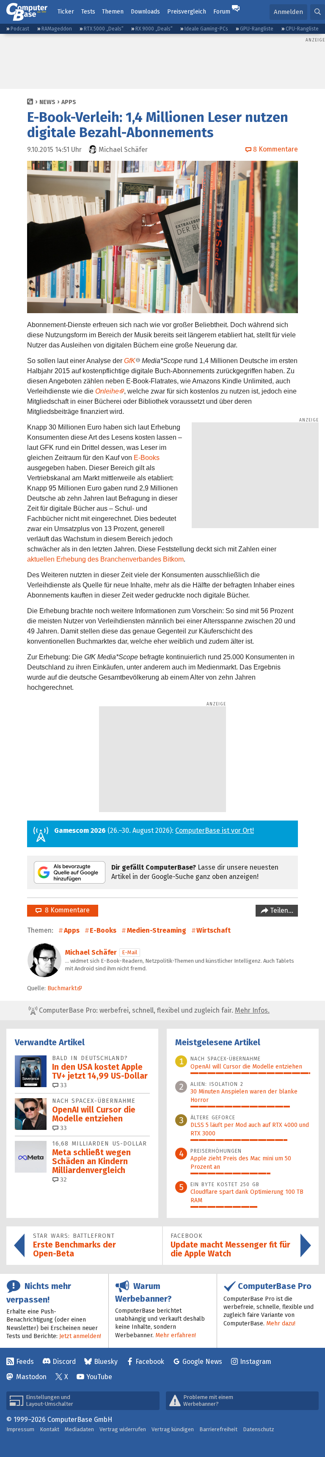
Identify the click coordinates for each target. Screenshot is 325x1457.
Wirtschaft (213, 930)
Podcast (20, 29)
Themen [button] (113, 11)
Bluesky (106, 1362)
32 (62, 1179)
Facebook (149, 1362)
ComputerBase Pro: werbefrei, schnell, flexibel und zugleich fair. (153, 1010)
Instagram (255, 1362)
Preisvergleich (186, 11)
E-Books (147, 457)
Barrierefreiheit (218, 1429)
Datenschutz (258, 1429)
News (47, 102)
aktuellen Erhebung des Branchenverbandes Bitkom (105, 559)
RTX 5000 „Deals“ (104, 29)
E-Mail (130, 952)
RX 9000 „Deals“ (154, 29)
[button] (317, 12)
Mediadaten (79, 1429)
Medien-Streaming (156, 930)
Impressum (20, 1429)
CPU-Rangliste (302, 29)
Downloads (145, 11)
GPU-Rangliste (256, 29)
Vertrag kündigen (172, 1429)
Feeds (25, 1362)
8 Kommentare (65, 910)
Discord (64, 1362)
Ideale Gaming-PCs (206, 29)
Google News (202, 1362)
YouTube (99, 1377)
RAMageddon (56, 29)
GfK (129, 360)
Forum (221, 11)
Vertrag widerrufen (122, 1429)
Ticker (66, 11)
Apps (68, 102)
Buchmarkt (62, 988)
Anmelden (288, 12)
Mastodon (31, 1377)
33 (62, 1085)
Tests (88, 11)
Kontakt (49, 1429)
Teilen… (280, 910)
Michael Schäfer (91, 952)
